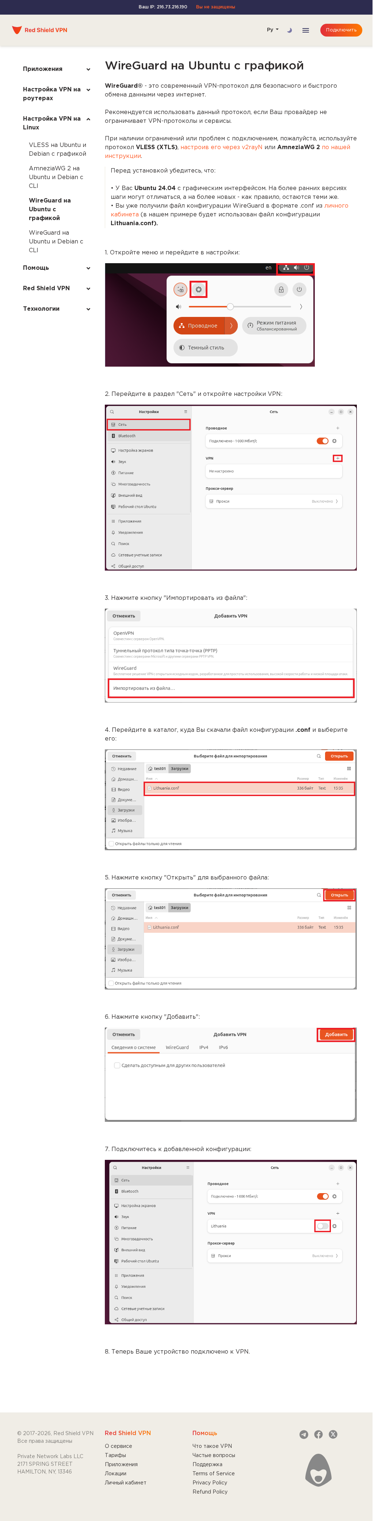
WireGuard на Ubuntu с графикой (50, 209)
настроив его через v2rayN (221, 147)
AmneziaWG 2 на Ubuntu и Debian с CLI (56, 177)
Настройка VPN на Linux (52, 123)
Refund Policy (210, 1492)
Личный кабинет (125, 1483)
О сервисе (118, 1446)
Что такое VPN (212, 1446)
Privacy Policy (209, 1483)
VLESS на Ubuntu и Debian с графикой (57, 150)
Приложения (42, 69)
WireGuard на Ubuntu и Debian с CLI (56, 241)
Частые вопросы (213, 1455)
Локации (115, 1474)
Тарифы (115, 1455)
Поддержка (207, 1465)
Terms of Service (213, 1474)
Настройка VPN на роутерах (52, 94)
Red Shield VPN (46, 288)
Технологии (41, 309)
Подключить (341, 30)
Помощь (36, 268)
